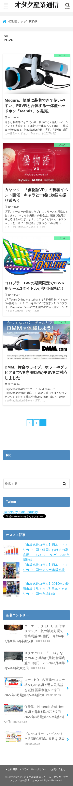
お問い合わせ (58, 769)
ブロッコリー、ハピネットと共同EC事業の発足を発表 (44, 738)
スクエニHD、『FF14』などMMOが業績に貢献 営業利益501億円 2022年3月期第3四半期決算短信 (34, 660)
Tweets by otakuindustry (20, 512)
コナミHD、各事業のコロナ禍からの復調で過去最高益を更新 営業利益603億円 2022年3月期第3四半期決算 (34, 687)
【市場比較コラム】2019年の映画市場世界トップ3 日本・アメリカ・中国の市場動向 (46, 588)
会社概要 (12, 769)
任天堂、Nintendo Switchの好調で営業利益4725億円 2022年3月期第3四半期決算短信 (34, 714)
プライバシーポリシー (34, 769)
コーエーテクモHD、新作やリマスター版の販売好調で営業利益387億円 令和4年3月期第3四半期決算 (34, 633)
